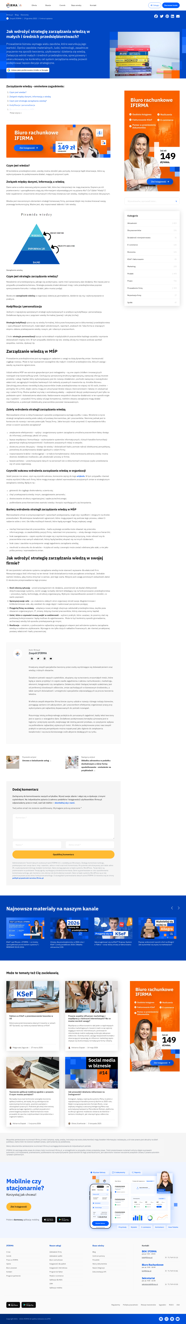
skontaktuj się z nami (65, 802)
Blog (94, 1252)
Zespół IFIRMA (16, 18)
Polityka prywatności (130, 1305)
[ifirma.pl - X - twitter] (166, 1319)
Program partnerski (13, 1276)
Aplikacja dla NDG (56, 1280)
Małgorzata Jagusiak (20, 1047)
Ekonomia (131, 252)
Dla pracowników (134, 230)
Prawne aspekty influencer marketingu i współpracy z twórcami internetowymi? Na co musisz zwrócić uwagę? (89, 1018)
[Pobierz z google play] (64, 1219)
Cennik (8, 1256)
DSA (178, 1305)
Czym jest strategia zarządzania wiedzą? (28, 101)
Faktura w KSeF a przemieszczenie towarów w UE (31, 1017)
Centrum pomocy (98, 1256)
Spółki (129, 302)
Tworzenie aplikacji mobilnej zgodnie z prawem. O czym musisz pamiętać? (31, 1093)
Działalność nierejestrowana (138, 237)
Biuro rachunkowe (56, 1260)
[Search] (176, 201)
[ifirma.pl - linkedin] (172, 1319)
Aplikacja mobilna (55, 1288)
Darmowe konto (171, 5)
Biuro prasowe (11, 1268)
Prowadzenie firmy (135, 288)
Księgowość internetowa (58, 1268)
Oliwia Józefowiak (78, 1123)
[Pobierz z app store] (48, 1219)
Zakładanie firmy (55, 1252)
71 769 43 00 (173, 1284)
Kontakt (9, 1272)
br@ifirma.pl (146, 1271)
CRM (51, 1284)
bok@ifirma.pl (147, 1257)
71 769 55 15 (173, 1257)
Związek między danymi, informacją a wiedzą (30, 96)
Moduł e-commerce (56, 1276)
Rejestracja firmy (134, 295)
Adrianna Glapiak (78, 1047)
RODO (171, 1305)
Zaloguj (156, 5)
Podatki (130, 274)
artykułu (81, 476)
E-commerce (132, 245)
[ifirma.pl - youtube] (178, 1319)
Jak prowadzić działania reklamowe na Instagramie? (86, 1093)
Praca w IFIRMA (12, 1260)
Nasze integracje (98, 1268)
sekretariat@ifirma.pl (150, 1284)
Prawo (129, 281)
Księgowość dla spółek (57, 1264)
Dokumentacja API (99, 1272)
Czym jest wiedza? (17, 92)
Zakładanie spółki (55, 1256)
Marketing (131, 266)
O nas (8, 1252)
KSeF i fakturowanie (135, 259)
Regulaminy (115, 1305)
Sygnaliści (162, 1305)
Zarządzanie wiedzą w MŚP (21, 109)
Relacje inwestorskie (148, 1305)
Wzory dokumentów (99, 1264)
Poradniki (95, 1260)
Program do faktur (56, 1272)
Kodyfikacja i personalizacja (22, 105)
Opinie (8, 1264)
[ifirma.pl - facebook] (161, 1319)
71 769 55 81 (173, 1271)
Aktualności (132, 223)
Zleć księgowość (19, 1206)
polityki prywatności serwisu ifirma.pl (28, 878)
